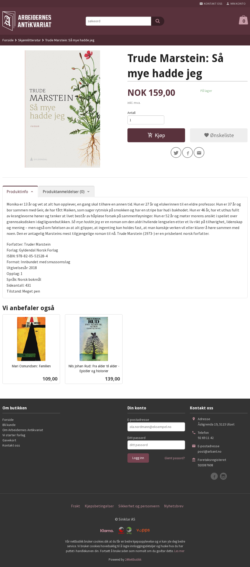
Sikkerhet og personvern (138, 505)
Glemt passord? (175, 458)
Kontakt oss (11, 445)
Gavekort (9, 440)
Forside (8, 40)
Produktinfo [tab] (17, 191)
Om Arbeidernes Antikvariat (22, 430)
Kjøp (160, 135)
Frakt (75, 505)
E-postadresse (138, 419)
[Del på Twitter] (176, 152)
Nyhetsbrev (173, 505)
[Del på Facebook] (187, 152)
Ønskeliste (221, 135)
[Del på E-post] (199, 152)
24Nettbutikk (133, 559)
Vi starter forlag (13, 435)
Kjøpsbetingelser (99, 505)
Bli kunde (9, 425)
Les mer (179, 551)
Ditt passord (136, 438)
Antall (131, 112)
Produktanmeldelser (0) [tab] (63, 191)
